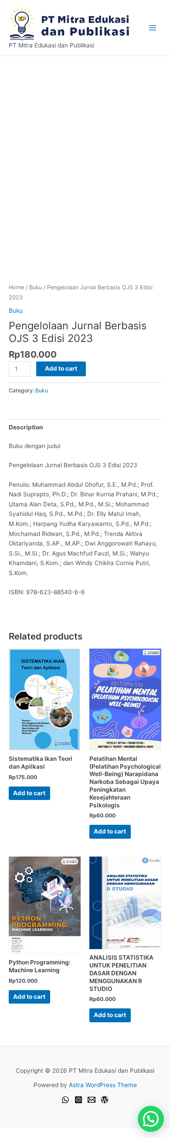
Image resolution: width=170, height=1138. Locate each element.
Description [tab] (26, 427)
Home (16, 287)
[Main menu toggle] (152, 27)
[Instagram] (78, 1100)
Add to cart (61, 368)
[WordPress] (105, 1100)
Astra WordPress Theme (103, 1084)
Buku (35, 287)
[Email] (91, 1100)
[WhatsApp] (65, 1100)
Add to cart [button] (29, 793)
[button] (151, 1119)
